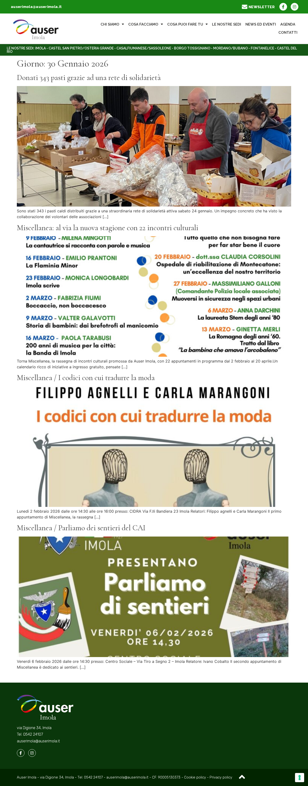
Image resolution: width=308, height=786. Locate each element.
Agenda (287, 24)
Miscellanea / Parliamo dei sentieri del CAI (81, 527)
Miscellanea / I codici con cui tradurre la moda (86, 377)
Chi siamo (110, 24)
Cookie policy (195, 777)
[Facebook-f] (283, 7)
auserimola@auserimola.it (38, 741)
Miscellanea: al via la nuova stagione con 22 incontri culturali (107, 227)
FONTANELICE (262, 48)
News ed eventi (260, 24)
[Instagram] (294, 7)
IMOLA (40, 48)
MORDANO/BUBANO (230, 48)
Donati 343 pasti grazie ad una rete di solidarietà (89, 77)
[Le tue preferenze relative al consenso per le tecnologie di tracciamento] (299, 777)
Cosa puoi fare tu (185, 24)
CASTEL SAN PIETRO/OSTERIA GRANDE (81, 48)
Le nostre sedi (226, 24)
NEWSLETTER (262, 7)
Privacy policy (221, 777)
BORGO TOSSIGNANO (192, 48)
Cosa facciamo (143, 24)
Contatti (287, 32)
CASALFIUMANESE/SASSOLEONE (143, 48)
